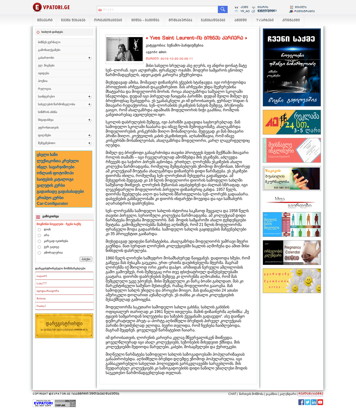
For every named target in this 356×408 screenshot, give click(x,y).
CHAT (232, 394)
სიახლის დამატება (52, 32)
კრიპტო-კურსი (50, 198)
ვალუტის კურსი (51, 185)
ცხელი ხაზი (47, 154)
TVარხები (265, 20)
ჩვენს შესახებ (73, 20)
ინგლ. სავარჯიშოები (55, 167)
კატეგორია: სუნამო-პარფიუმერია (174, 45)
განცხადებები (213, 20)
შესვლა (301, 7)
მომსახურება (180, 20)
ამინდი (240, 20)
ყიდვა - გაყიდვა (145, 20)
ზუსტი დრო (266, 11)
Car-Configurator (52, 203)
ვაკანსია (271, 394)
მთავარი (45, 20)
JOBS (244, 7)
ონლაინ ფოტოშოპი (55, 173)
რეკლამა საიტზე (310, 394)
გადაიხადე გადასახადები (60, 191)
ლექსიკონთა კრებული (58, 161)
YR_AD (245, 11)
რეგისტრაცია (304, 11)
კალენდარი (287, 394)
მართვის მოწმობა (251, 394)
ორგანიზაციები (108, 20)
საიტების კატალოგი (55, 179)
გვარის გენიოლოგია (267, 8)
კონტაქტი (291, 20)
